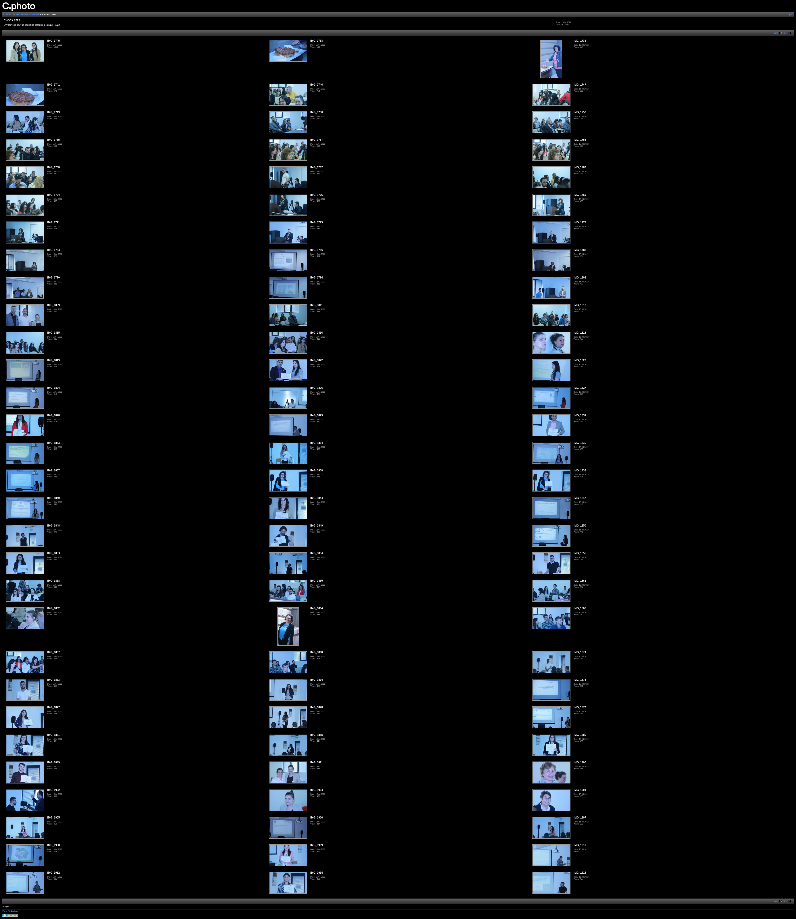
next (776, 33)
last (785, 33)
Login (789, 14)
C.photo (7, 14)
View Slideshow (10, 911)
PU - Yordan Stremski (27, 14)
